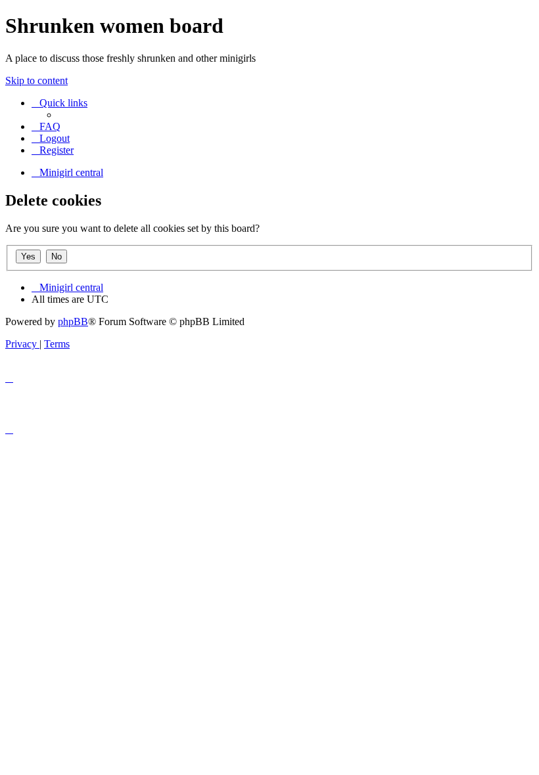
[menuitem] (46, 126)
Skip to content (36, 80)
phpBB (73, 321)
